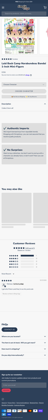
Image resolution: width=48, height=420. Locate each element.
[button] (7, 59)
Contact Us (9, 329)
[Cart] (44, 7)
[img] (7, 281)
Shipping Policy (34, 403)
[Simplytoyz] (24, 7)
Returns (41, 403)
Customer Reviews (19, 405)
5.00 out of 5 (30, 248)
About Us (4, 403)
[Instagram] (3, 399)
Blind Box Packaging (7, 405)
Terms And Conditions (22, 403)
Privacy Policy (11, 403)
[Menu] (4, 7)
